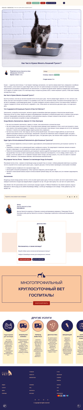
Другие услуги (41, 318)
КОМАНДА (4, 393)
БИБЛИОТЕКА (10, 7)
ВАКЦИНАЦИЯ (67, 334)
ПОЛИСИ (59, 384)
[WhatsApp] (72, 197)
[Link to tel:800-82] (64, 3)
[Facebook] (67, 197)
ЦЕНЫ (3, 390)
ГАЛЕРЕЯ (59, 377)
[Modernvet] (7, 370)
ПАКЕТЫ (59, 380)
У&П (58, 387)
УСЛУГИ (4, 387)
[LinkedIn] (70, 197)
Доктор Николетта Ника (23, 71)
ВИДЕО (3, 384)
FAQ (30, 387)
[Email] (76, 197)
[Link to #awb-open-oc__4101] (80, 3)
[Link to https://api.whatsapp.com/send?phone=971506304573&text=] (47, 399)
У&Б (58, 390)
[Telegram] (74, 197)
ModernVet (4, 7)
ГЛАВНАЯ (31, 371)
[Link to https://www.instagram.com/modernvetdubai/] (43, 399)
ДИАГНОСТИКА (52, 334)
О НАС (58, 371)
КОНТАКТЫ (32, 390)
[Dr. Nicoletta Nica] (6, 71)
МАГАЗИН (31, 393)
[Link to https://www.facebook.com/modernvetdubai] (35, 399)
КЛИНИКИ (31, 384)
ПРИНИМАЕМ (60, 393)
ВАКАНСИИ (59, 374)
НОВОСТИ (31, 374)
